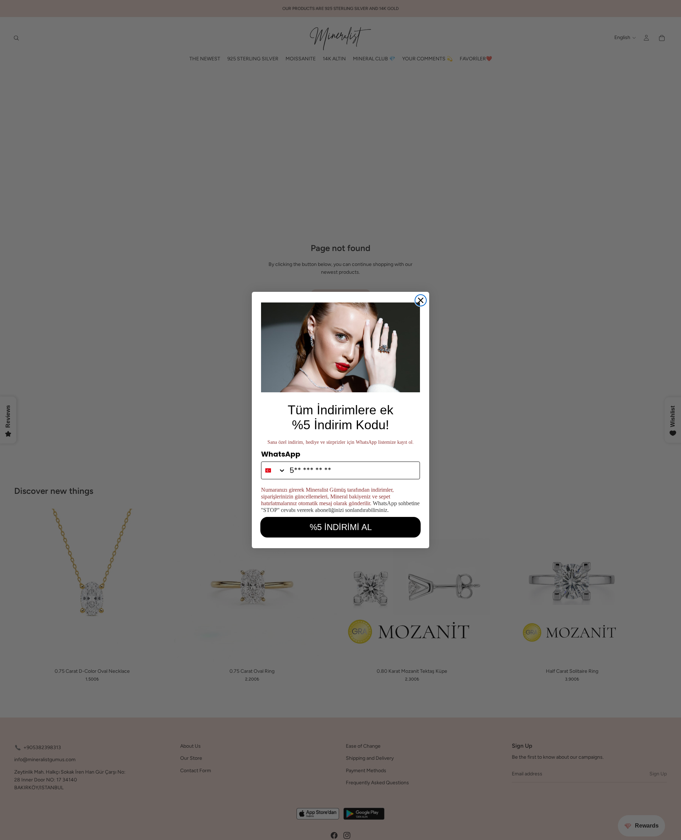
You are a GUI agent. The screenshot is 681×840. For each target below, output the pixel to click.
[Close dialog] (420, 300)
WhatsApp (280, 454)
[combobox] (273, 470)
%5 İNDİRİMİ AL (341, 527)
